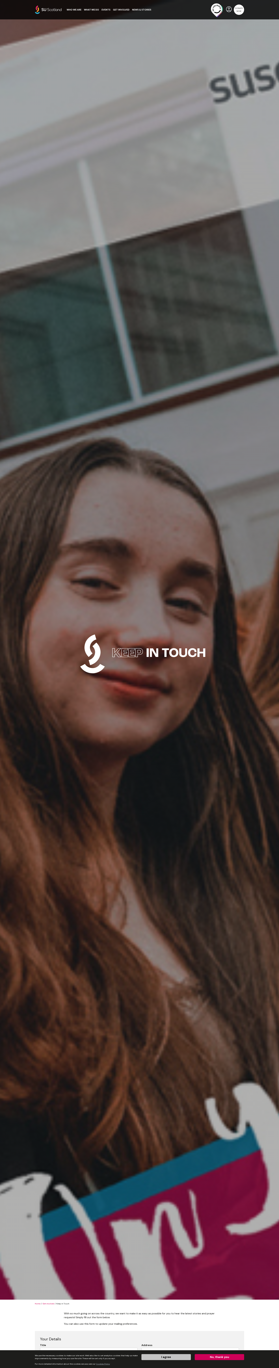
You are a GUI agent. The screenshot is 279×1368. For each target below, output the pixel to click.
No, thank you (219, 1357)
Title (43, 1345)
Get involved (48, 1303)
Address (146, 1345)
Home (37, 1303)
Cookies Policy (103, 1364)
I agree (166, 1357)
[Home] (48, 9)
